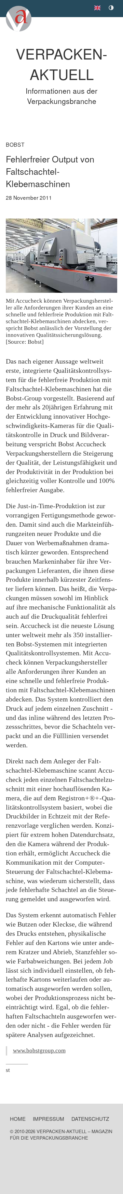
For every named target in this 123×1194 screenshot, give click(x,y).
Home (18, 1118)
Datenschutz (90, 1118)
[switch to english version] (99, 6)
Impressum (48, 1118)
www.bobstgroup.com (39, 1050)
